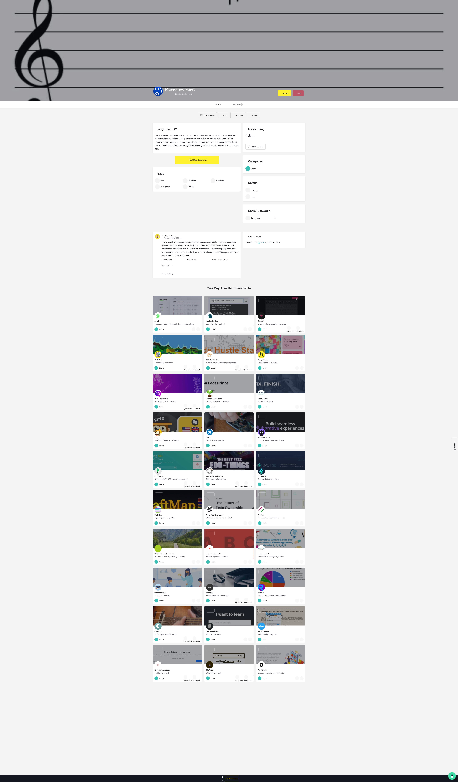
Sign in (425, 5)
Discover (380, 5)
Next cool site (232, 779)
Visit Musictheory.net (197, 160)
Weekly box (367, 5)
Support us (412, 5)
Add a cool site (447, 5)
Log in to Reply (167, 274)
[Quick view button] (193, 329)
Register (434, 5)
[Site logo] (9, 5)
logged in (260, 243)
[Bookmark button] (198, 329)
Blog (402, 5)
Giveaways (392, 5)
